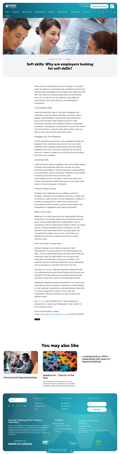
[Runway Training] (10, 6)
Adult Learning (26, 12)
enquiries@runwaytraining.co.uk (52, 314)
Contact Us (58, 431)
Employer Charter (40, 406)
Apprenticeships (63, 12)
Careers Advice (75, 12)
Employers (51, 12)
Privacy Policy (82, 423)
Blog (36, 409)
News (68, 59)
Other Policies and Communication (88, 420)
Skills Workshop (65, 406)
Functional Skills (39, 12)
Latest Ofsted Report (84, 426)
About (7, 12)
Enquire (99, 6)
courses (41, 301)
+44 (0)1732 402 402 (65, 429)
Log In (86, 6)
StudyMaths (64, 409)
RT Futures (15, 12)
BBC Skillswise (65, 403)
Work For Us (87, 12)
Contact (7, 16)
